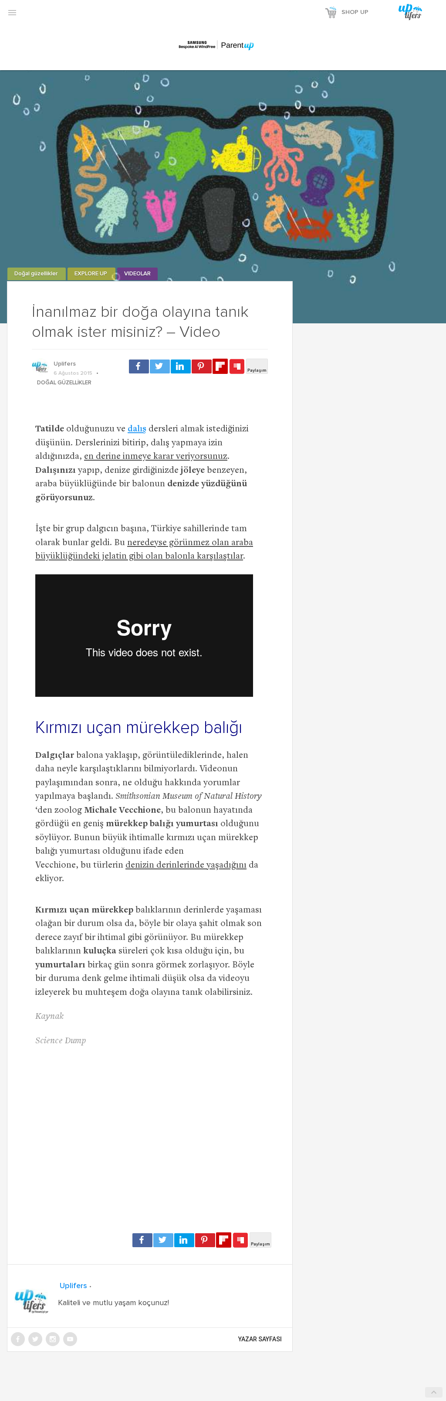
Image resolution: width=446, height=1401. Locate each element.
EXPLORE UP (91, 274)
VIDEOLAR (137, 274)
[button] (12, 12)
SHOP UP (354, 12)
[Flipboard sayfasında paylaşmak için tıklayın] (220, 366)
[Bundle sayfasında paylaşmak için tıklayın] (237, 367)
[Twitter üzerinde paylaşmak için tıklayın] (160, 366)
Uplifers (65, 364)
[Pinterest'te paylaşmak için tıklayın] (202, 366)
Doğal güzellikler (36, 274)
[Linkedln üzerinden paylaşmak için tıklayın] (181, 366)
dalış (137, 429)
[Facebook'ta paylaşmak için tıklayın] (139, 366)
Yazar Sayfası (260, 1339)
